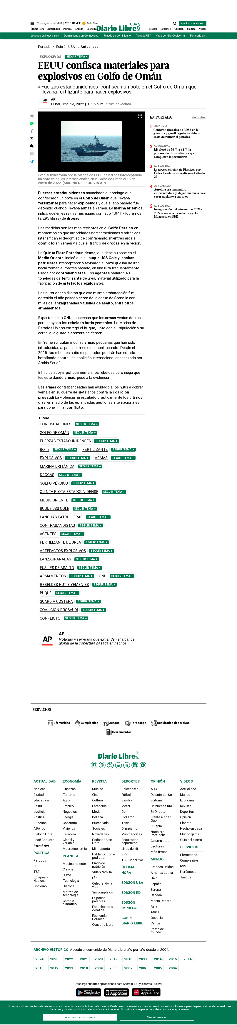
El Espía (156, 826)
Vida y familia (102, 872)
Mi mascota (101, 849)
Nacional (40, 789)
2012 (54, 968)
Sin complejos (102, 892)
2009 (99, 968)
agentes (48, 534)
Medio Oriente (54, 500)
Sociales (98, 828)
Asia (154, 906)
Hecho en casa (191, 828)
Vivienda (69, 828)
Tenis (125, 823)
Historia (68, 886)
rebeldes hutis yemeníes (64, 585)
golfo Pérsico (54, 483)
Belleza (97, 817)
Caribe (155, 923)
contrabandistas (57, 525)
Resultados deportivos (129, 841)
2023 (54, 959)
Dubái (55, 104)
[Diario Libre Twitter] (110, 765)
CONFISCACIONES (55, 424)
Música (97, 789)
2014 (187, 959)
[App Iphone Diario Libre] (116, 992)
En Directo (158, 812)
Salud (38, 806)
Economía (92, 29)
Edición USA (65, 47)
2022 (69, 959)
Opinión (178, 29)
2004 (173, 968)
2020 (99, 959)
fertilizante (95, 450)
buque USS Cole (54, 509)
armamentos (53, 576)
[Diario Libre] (118, 27)
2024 (39, 959)
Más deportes (131, 834)
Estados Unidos (162, 867)
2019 (113, 959)
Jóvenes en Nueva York (45, 35)
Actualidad (53, 29)
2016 (158, 959)
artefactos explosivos (63, 551)
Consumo (70, 823)
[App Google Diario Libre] (89, 992)
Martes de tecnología (70, 893)
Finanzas (69, 789)
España (156, 884)
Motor (125, 806)
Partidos (40, 860)
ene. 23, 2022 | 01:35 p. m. (83, 104)
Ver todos (199, 117)
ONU (102, 576)
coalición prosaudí (59, 610)
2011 (69, 968)
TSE (36, 872)
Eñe (94, 878)
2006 (143, 968)
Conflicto (50, 618)
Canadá (156, 895)
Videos (202, 29)
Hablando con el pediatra (104, 856)
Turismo (69, 795)
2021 (84, 959)
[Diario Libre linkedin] (118, 765)
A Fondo (39, 828)
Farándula (99, 806)
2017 (143, 959)
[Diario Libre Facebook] (94, 765)
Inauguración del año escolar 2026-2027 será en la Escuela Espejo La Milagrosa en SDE (178, 213)
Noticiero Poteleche (158, 833)
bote (44, 450)
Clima (67, 875)
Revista (153, 29)
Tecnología (71, 881)
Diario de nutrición (98, 864)
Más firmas (159, 852)
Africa (155, 912)
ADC (154, 789)
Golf (124, 812)
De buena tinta (161, 806)
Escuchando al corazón (103, 908)
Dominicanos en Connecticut (81, 35)
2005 (158, 968)
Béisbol (126, 800)
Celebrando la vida (102, 885)
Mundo (79, 29)
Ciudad (39, 795)
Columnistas (160, 841)
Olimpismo (129, 828)
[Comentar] (32, 146)
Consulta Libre (102, 924)
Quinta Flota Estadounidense (69, 492)
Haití (154, 878)
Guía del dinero (191, 840)
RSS (183, 866)
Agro (66, 800)
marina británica (57, 466)
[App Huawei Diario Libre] (146, 992)
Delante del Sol (162, 795)
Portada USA (143, 35)
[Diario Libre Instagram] (102, 765)
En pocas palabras (99, 899)
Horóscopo (188, 872)
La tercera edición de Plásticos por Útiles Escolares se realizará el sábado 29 (179, 173)
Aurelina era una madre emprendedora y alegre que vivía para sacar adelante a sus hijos (180, 193)
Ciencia (68, 869)
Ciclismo (127, 817)
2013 (39, 968)
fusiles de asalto (57, 568)
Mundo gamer (190, 834)
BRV (124, 854)
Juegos (185, 877)
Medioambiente (74, 864)
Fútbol (126, 795)
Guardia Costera (56, 601)
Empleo (68, 806)
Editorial (157, 800)
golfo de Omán (54, 433)
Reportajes (42, 845)
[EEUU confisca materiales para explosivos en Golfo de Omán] (32, 123)
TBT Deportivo (132, 860)
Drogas (47, 475)
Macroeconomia (75, 849)
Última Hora (37, 29)
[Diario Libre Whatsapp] (143, 765)
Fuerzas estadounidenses (65, 441)
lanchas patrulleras (61, 517)
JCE (36, 866)
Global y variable (68, 841)
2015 (173, 959)
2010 (84, 968)
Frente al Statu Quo (162, 818)
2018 (128, 959)
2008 (113, 968)
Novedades (100, 834)
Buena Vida (100, 823)
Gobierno (40, 886)
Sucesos (40, 823)
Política (67, 29)
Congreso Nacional (41, 879)
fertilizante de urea (60, 542)
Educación (41, 800)
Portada (44, 47)
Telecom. (70, 834)
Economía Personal (99, 917)
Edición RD (131, 892)
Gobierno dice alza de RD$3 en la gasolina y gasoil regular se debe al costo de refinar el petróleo (177, 133)
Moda (96, 812)
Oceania (157, 918)
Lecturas (157, 846)
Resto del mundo (158, 930)
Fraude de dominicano (117, 35)
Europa (156, 889)
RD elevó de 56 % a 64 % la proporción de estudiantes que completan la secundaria (174, 153)
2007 (128, 968)
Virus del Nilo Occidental (170, 35)
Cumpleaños (189, 860)
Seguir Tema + (76, 56)
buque (45, 593)
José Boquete (44, 840)
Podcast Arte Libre (102, 841)
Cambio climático (70, 902)
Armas (101, 458)
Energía (68, 817)
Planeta (191, 29)
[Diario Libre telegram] (126, 765)
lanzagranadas (55, 559)
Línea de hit (129, 849)
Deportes (166, 29)
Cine (95, 795)
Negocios (70, 812)
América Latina (162, 873)
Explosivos (51, 458)
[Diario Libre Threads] (134, 765)
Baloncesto (129, 789)
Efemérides (188, 855)
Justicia (40, 812)
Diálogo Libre (43, 834)
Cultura (97, 800)
